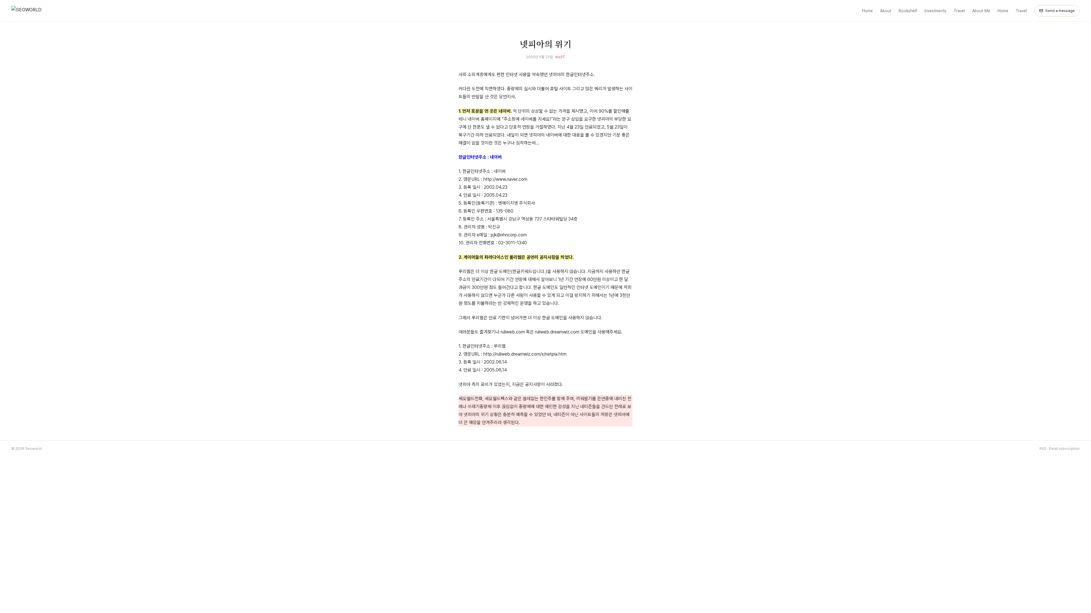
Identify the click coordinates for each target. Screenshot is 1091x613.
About (885, 11)
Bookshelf (908, 11)
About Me (981, 11)
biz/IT (560, 57)
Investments (935, 11)
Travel (959, 11)
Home (867, 11)
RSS (1043, 448)
